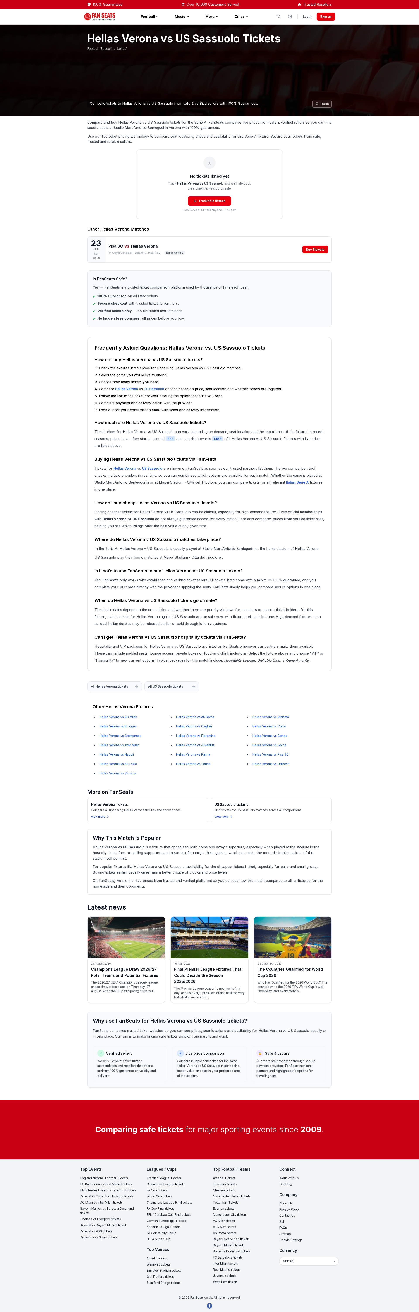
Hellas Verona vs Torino (193, 764)
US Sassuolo (154, 389)
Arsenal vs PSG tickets (96, 1231)
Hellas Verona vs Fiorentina (195, 735)
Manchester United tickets (232, 1196)
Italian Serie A (297, 482)
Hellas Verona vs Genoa (269, 735)
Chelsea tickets (224, 1190)
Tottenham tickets (226, 1202)
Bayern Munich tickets (229, 1245)
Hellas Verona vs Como (269, 726)
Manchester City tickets (230, 1214)
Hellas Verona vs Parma (193, 754)
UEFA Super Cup (158, 1239)
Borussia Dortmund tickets (231, 1251)
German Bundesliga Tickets (166, 1221)
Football (148, 16)
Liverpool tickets (225, 1184)
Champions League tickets (166, 1184)
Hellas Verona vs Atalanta (270, 717)
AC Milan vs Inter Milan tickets (101, 1202)
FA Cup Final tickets (161, 1208)
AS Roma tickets (224, 1233)
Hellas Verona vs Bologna (118, 726)
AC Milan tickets (224, 1221)
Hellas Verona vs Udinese (271, 764)
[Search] (278, 17)
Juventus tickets (224, 1276)
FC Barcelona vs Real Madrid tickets (106, 1184)
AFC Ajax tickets (224, 1227)
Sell (282, 1221)
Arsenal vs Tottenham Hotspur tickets (107, 1196)
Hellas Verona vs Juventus (195, 745)
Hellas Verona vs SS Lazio (118, 764)
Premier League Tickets (164, 1178)
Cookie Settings (290, 1240)
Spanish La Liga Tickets (163, 1227)
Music (180, 16)
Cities (240, 16)
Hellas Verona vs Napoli (117, 754)
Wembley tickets (158, 1264)
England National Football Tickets (104, 1178)
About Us (285, 1203)
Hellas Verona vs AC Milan (118, 717)
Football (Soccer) (99, 48)
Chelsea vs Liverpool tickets (100, 1219)
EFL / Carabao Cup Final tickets (169, 1214)
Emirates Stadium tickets (164, 1270)
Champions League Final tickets (169, 1202)
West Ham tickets (225, 1282)
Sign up (326, 16)
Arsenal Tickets (224, 1178)
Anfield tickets (157, 1258)
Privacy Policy (289, 1209)
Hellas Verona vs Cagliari (194, 726)
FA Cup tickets (157, 1190)
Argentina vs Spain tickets (98, 1237)
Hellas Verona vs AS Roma (195, 717)
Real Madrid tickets (226, 1269)
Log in (307, 16)
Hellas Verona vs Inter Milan (119, 745)
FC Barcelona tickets (228, 1257)
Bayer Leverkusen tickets (231, 1239)
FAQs (283, 1228)
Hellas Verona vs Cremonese (120, 735)
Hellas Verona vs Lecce (269, 745)
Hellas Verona (115, 229)
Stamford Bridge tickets (163, 1283)
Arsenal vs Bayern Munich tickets (104, 1225)
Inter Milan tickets (225, 1263)
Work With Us (289, 1178)
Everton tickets (223, 1208)
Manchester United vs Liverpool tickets (108, 1190)
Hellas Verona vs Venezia (118, 773)
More (210, 16)
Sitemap (285, 1234)
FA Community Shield (162, 1233)
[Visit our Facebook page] (209, 1306)
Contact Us (287, 1215)
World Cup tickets (159, 1196)
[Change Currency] (290, 17)
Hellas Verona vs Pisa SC (270, 754)
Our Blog (285, 1184)
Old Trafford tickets (161, 1276)
